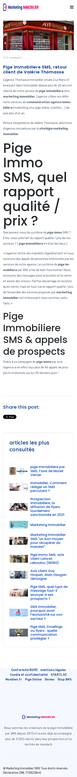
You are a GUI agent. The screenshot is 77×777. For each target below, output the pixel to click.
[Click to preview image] (38, 35)
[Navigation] (72, 7)
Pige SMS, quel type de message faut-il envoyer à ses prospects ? (49, 592)
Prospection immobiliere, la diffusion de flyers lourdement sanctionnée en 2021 (47, 507)
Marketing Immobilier (48, 524)
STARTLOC (59, 675)
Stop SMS (64, 679)
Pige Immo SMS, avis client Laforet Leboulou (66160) (47, 558)
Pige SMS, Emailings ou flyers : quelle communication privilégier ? (46, 632)
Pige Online (33, 679)
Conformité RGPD (24, 670)
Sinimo (50, 679)
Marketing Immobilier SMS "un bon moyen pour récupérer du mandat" (48, 540)
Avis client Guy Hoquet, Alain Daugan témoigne (48, 574)
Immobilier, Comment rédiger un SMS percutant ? (48, 487)
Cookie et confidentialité (29, 675)
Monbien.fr (14, 679)
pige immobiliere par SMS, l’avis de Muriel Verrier (47, 471)
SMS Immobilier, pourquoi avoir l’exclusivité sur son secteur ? (46, 612)
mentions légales (53, 670)
